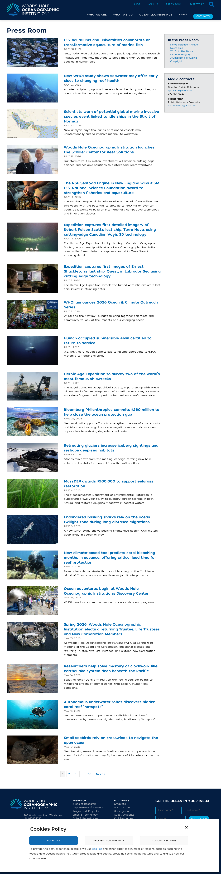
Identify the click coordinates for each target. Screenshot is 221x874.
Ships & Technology (85, 814)
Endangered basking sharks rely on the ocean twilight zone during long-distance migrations (107, 519)
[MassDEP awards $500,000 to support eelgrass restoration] (32, 493)
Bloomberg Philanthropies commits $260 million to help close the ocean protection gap (111, 412)
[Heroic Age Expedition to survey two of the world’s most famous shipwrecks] (32, 386)
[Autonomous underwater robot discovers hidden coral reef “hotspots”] (32, 714)
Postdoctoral (122, 807)
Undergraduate (123, 811)
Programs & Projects (86, 811)
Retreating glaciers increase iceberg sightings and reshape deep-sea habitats (111, 448)
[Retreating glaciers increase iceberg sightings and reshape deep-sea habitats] (32, 457)
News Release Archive (184, 44)
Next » (100, 774)
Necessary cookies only (108, 840)
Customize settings (164, 840)
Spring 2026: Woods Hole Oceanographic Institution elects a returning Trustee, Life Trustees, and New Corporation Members (112, 629)
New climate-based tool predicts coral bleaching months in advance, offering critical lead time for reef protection (110, 558)
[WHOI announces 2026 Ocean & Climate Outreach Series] (32, 314)
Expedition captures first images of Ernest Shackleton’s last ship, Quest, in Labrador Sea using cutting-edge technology (112, 271)
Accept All (53, 840)
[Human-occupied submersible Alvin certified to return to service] (32, 350)
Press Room (174, 4)
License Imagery (180, 54)
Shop (136, 4)
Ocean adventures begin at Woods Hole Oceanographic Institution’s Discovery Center (106, 591)
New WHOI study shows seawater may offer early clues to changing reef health (111, 78)
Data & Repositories (85, 818)
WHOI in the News (181, 51)
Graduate (120, 804)
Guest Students (124, 814)
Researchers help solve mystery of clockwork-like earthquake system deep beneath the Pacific (110, 668)
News (183, 14)
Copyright (176, 61)
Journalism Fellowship (183, 57)
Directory (197, 4)
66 (89, 774)
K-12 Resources (123, 818)
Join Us (153, 4)
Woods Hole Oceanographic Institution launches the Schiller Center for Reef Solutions (109, 150)
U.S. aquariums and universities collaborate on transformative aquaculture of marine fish (107, 42)
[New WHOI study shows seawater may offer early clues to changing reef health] (32, 88)
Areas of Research (84, 804)
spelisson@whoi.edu (180, 90)
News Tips (176, 48)
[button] (186, 827)
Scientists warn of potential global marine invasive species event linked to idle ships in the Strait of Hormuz (111, 116)
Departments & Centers (88, 807)
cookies (97, 849)
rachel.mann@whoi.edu (182, 105)
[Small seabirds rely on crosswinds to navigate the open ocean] (32, 750)
